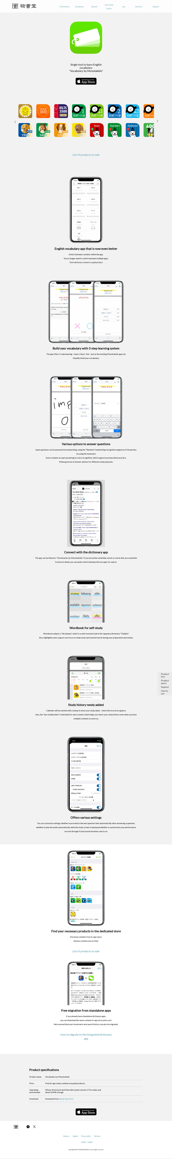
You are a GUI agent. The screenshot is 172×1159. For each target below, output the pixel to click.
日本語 (83, 1142)
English (90, 1142)
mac (123, 7)
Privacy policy (86, 1136)
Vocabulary (79, 7)
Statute (94, 7)
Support (156, 7)
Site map (97, 1136)
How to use (164, 692)
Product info (165, 675)
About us (66, 1136)
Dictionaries (65, 7)
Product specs (165, 682)
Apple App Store (66, 1099)
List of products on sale (86, 154)
